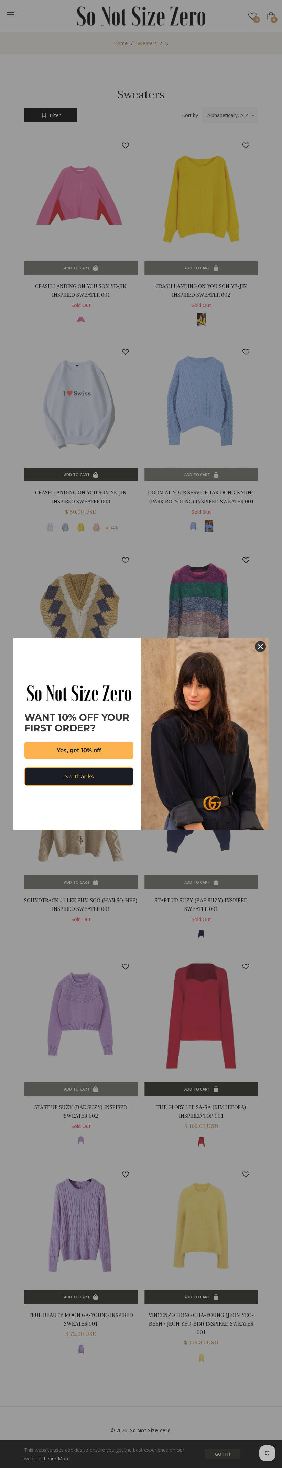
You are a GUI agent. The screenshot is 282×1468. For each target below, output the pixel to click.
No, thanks (79, 776)
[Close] (260, 646)
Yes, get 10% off (79, 750)
